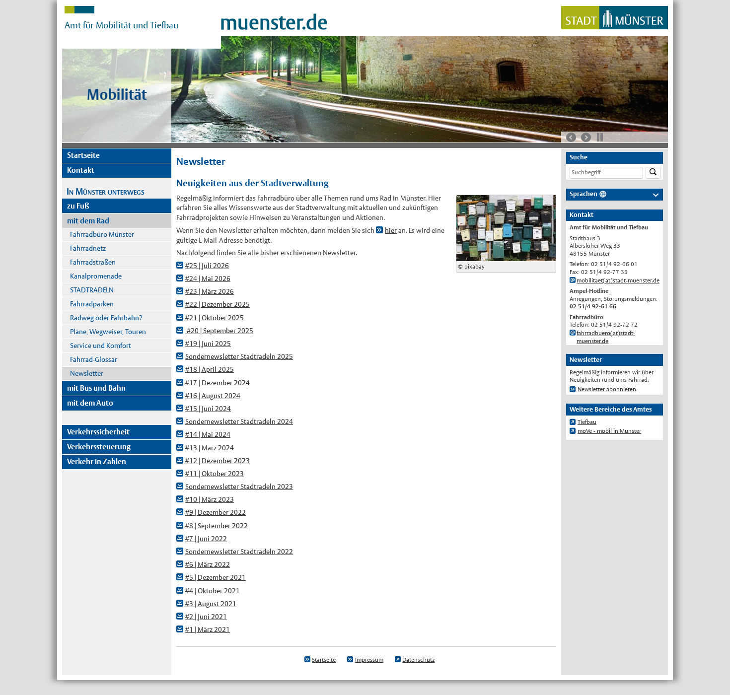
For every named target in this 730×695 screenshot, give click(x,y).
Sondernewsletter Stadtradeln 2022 (239, 552)
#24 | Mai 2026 (207, 278)
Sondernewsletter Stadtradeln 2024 (239, 421)
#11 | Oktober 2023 (214, 474)
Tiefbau (587, 421)
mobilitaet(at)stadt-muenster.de (618, 280)
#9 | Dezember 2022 (215, 512)
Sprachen (583, 194)
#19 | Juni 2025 (208, 344)
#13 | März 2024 (209, 448)
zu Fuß (78, 206)
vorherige (571, 137)
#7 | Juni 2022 (206, 539)
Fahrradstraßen (93, 262)
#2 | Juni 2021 (206, 617)
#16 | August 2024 (212, 396)
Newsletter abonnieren (607, 389)
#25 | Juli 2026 (207, 266)
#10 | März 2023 (209, 499)
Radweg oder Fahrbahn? (106, 318)
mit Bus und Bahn (96, 388)
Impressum (369, 659)
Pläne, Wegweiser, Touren (108, 332)
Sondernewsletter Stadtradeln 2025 (239, 356)
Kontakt (80, 170)
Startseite (83, 155)
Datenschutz (418, 659)
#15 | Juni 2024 (208, 409)
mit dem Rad (88, 220)
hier (391, 230)
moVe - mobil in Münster (609, 430)
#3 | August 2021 (210, 604)
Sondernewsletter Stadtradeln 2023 (239, 486)
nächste (586, 137)
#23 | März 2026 (209, 291)
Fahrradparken (92, 304)
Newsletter (86, 373)
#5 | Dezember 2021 (215, 577)
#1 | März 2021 (207, 629)
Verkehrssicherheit (98, 431)
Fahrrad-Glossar (93, 359)
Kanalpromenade (96, 276)
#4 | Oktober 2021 (212, 591)
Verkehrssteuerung (99, 446)
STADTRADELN (92, 290)
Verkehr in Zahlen (96, 461)
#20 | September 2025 (219, 331)
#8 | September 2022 (216, 526)
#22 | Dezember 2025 (217, 304)
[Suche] (653, 173)
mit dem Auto (90, 403)
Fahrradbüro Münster (102, 234)
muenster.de (274, 22)
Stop (600, 137)
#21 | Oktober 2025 (215, 318)
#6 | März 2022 (207, 564)
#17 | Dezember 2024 (217, 383)
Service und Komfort (100, 345)
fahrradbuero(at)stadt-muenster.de (606, 337)
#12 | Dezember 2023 (217, 461)
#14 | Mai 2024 (207, 434)
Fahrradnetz (88, 248)
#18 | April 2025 (209, 369)
